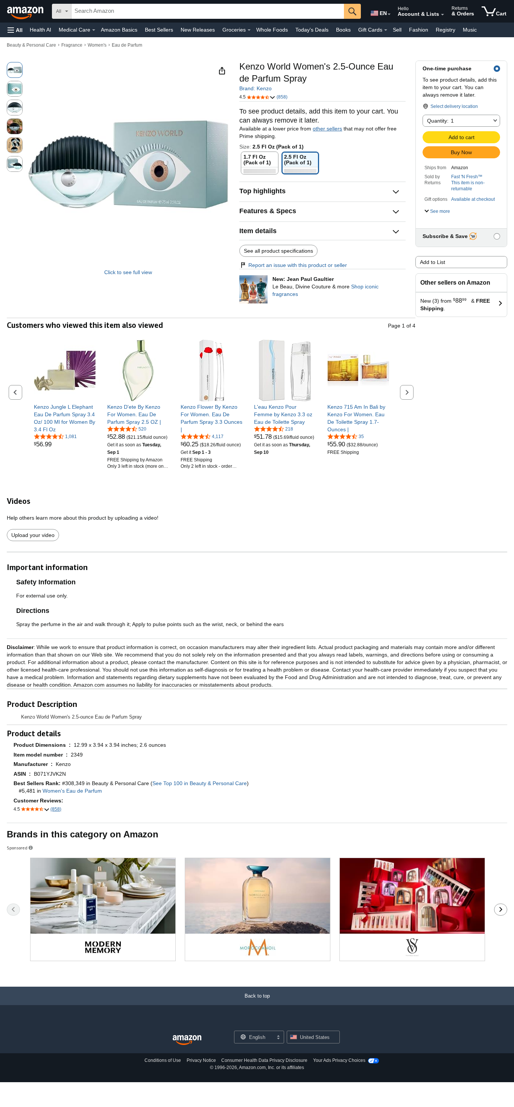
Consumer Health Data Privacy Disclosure (264, 1060)
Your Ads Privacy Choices (339, 1060)
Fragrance (71, 45)
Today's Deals (311, 30)
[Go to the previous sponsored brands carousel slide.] (13, 909)
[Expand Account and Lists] (442, 14)
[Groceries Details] (249, 30)
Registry (445, 30)
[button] (15, 30)
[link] (65, 418)
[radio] (14, 69)
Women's (97, 45)
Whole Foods (272, 30)
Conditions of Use (162, 1060)
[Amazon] (26, 11)
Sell (397, 30)
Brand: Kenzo (255, 88)
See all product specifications (278, 251)
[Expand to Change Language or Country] (389, 14)
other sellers (327, 129)
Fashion (418, 30)
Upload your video (33, 535)
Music (470, 30)
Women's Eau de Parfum (72, 791)
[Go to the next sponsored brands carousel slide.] (500, 909)
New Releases (198, 30)
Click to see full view (128, 272)
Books (343, 30)
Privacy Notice (201, 1060)
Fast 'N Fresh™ (466, 176)
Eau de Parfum (127, 45)
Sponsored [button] (17, 847)
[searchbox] (207, 11)
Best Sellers (159, 30)
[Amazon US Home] (187, 1040)
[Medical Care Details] (93, 30)
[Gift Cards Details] (385, 30)
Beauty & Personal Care (31, 45)
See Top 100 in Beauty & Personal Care (199, 783)
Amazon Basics (119, 30)
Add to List (432, 262)
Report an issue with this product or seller (297, 265)
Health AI (40, 30)
